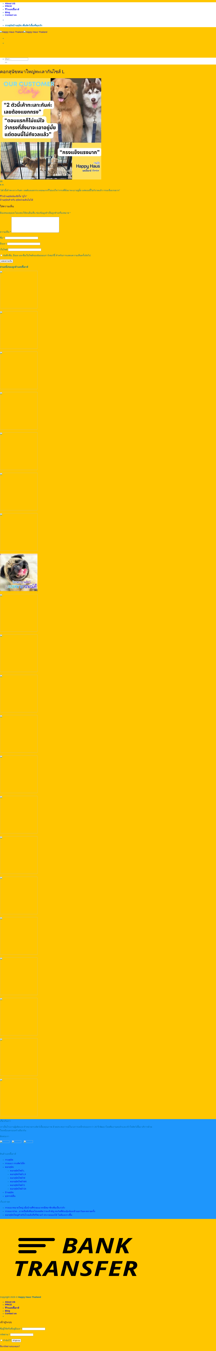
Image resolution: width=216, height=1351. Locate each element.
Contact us (11, 15)
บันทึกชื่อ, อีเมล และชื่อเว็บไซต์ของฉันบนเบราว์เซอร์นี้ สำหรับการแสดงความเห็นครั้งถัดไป (46, 255)
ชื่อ (2, 238)
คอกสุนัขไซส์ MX (18, 1181)
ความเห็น (5, 232)
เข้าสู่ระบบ (16, 1340)
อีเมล (3, 243)
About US (10, 3)
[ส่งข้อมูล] (6, 62)
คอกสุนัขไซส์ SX (18, 1188)
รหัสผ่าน (5, 1334)
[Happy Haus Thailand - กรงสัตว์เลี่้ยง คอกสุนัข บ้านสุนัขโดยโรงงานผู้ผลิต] (23, 32)
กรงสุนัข (9, 1159)
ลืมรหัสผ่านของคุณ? (10, 1346)
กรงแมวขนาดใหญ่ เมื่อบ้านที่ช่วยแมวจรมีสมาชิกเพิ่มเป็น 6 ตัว (35, 1207)
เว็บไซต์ (4, 249)
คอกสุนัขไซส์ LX (18, 1174)
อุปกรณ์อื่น (10, 1196)
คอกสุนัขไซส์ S (17, 1185)
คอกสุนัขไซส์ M (17, 1178)
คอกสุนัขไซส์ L (17, 1170)
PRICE (8, 6)
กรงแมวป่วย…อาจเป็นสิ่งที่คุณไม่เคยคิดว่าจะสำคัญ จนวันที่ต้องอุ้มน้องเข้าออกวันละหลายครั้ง (50, 1211)
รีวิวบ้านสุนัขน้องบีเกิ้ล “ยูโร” (13, 196)
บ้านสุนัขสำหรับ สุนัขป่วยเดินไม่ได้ (16, 200)
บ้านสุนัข (9, 1192)
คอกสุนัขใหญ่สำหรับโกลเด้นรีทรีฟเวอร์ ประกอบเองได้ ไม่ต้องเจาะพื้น (38, 1215)
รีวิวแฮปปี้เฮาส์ (12, 9)
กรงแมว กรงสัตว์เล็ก (15, 1163)
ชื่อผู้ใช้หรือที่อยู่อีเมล (11, 1328)
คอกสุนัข (9, 1167)
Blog (7, 12)
